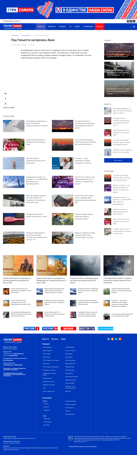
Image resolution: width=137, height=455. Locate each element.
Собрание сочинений (49, 384)
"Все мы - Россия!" (70, 350)
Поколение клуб (47, 378)
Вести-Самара (47, 353)
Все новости (118, 160)
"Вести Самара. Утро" (49, 391)
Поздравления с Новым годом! (49, 374)
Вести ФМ (46, 425)
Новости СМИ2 (8, 107)
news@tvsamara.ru (19, 353)
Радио (77, 26)
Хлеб (44, 388)
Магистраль (46, 363)
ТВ (70, 26)
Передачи (46, 344)
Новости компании (70, 404)
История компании (70, 401)
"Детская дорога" (47, 350)
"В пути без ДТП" (70, 383)
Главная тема (46, 357)
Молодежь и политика (49, 370)
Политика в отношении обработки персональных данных (14, 369)
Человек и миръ (69, 366)
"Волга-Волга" (69, 373)
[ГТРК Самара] (12, 26)
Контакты (68, 411)
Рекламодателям (70, 414)
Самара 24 (46, 410)
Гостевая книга (69, 407)
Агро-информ (69, 357)
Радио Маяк (47, 418)
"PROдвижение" (69, 347)
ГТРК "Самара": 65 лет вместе (51, 360)
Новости (41, 26)
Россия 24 (46, 406)
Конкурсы (51, 26)
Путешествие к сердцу (71, 376)
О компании (88, 26)
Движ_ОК (68, 391)
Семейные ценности (48, 381)
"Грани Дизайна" (47, 347)
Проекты (62, 26)
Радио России (47, 421)
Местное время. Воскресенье (51, 366)
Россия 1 (46, 403)
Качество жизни (69, 370)
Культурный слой (70, 363)
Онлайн (99, 26)
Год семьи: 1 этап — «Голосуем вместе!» (70, 387)
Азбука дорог (69, 353)
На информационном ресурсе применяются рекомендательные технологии (14, 374)
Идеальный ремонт (70, 380)
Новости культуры (70, 360)
